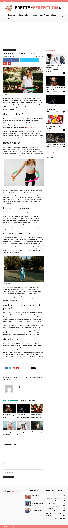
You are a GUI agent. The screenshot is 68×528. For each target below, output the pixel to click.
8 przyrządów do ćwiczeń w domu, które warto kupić (12, 378)
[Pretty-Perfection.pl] (34, 7)
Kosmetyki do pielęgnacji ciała (54, 506)
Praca (41, 15)
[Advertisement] (34, 33)
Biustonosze (49, 496)
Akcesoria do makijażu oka (53, 501)
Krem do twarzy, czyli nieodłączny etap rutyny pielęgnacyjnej (9, 432)
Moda (35, 15)
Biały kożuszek (35, 495)
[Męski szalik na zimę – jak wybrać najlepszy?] (37, 425)
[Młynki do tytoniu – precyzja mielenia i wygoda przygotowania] (23, 408)
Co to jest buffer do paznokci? (55, 144)
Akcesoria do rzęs (50, 508)
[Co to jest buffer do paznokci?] (55, 138)
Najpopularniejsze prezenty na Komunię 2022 (22, 432)
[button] (63, 17)
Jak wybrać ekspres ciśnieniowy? (34, 377)
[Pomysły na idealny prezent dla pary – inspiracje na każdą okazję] (37, 408)
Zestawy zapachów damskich (54, 498)
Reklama (31, 1)
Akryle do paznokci (51, 510)
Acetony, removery (51, 503)
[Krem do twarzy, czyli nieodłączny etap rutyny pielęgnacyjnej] (9, 425)
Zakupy (53, 15)
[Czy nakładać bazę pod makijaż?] (55, 119)
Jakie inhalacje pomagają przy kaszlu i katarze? (9, 416)
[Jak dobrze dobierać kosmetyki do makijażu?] (28, 503)
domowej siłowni (30, 127)
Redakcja (8, 56)
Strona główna (20, 1)
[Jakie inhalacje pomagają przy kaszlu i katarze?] (9, 408)
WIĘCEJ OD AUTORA (28, 400)
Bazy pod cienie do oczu (51, 123)
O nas (26, 1)
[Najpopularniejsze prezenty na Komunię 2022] (23, 425)
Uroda (46, 15)
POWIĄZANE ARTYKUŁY (11, 400)
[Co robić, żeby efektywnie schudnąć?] (28, 510)
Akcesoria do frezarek (50, 141)
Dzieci (21, 15)
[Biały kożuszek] (28, 497)
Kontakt (36, 1)
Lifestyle (28, 15)
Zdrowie (11, 19)
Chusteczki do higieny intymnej (54, 518)
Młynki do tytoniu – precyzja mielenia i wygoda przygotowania (23, 416)
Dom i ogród (12, 15)
